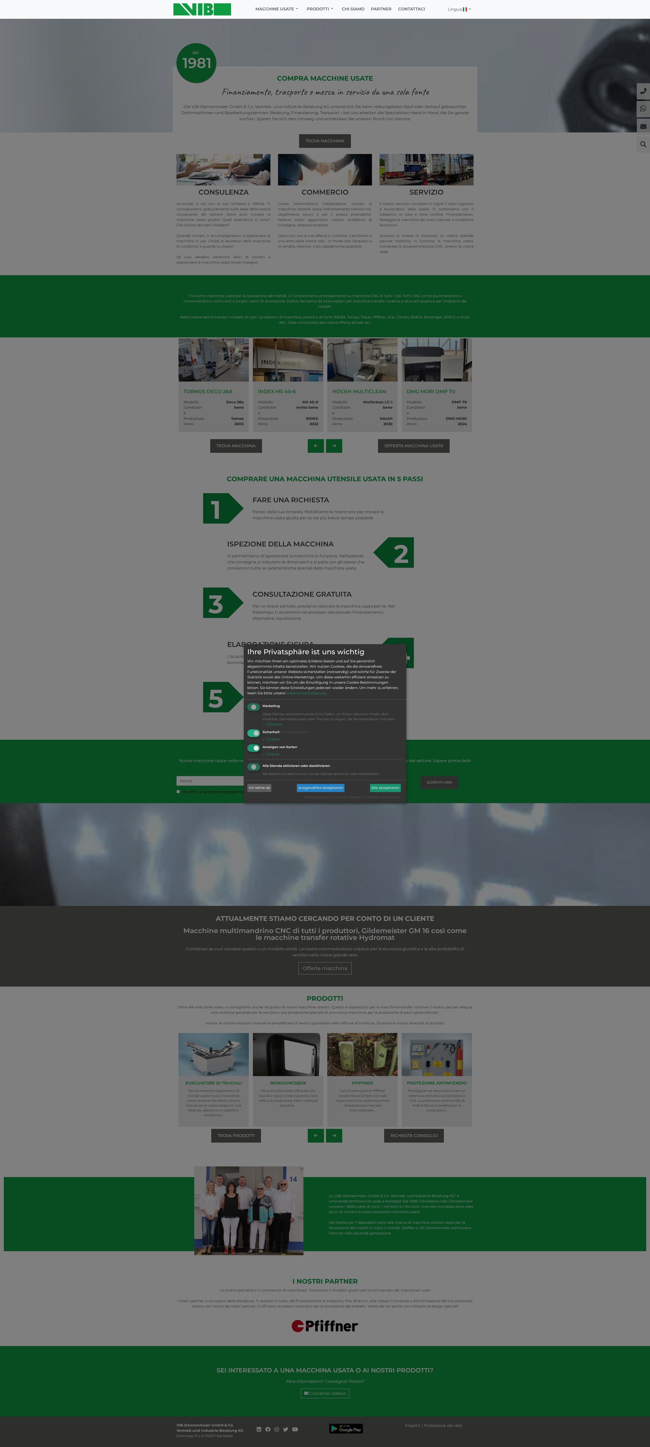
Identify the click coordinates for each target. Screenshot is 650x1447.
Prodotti (318, 9)
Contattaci (411, 9)
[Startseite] (203, 9)
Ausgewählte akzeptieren (320, 788)
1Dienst (271, 739)
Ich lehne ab (259, 788)
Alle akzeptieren (385, 788)
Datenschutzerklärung (306, 693)
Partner (381, 9)
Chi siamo (353, 9)
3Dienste (272, 724)
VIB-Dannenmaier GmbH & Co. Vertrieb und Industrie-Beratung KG (352, 797)
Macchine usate (275, 9)
